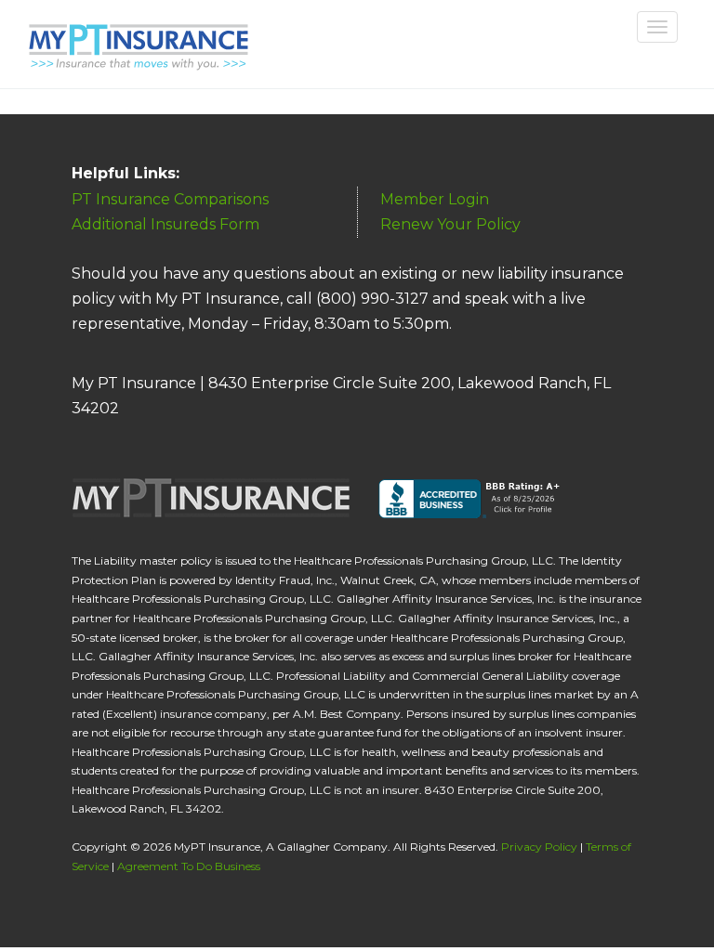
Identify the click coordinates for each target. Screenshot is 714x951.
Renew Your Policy (450, 224)
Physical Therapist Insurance (136, 39)
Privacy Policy (539, 846)
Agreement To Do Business (188, 866)
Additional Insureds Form (165, 224)
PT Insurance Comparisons (170, 199)
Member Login (434, 199)
